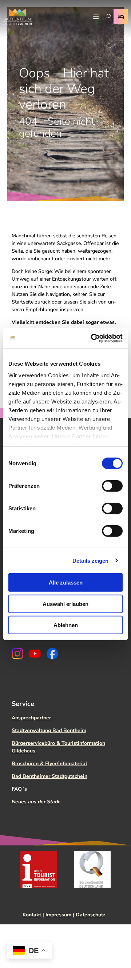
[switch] (112, 486)
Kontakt (32, 914)
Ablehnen (65, 625)
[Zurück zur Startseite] (17, 17)
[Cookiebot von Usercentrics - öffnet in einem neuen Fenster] (92, 338)
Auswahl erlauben (65, 604)
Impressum (58, 914)
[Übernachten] (121, 16)
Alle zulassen (66, 582)
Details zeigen (90, 560)
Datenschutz (91, 914)
